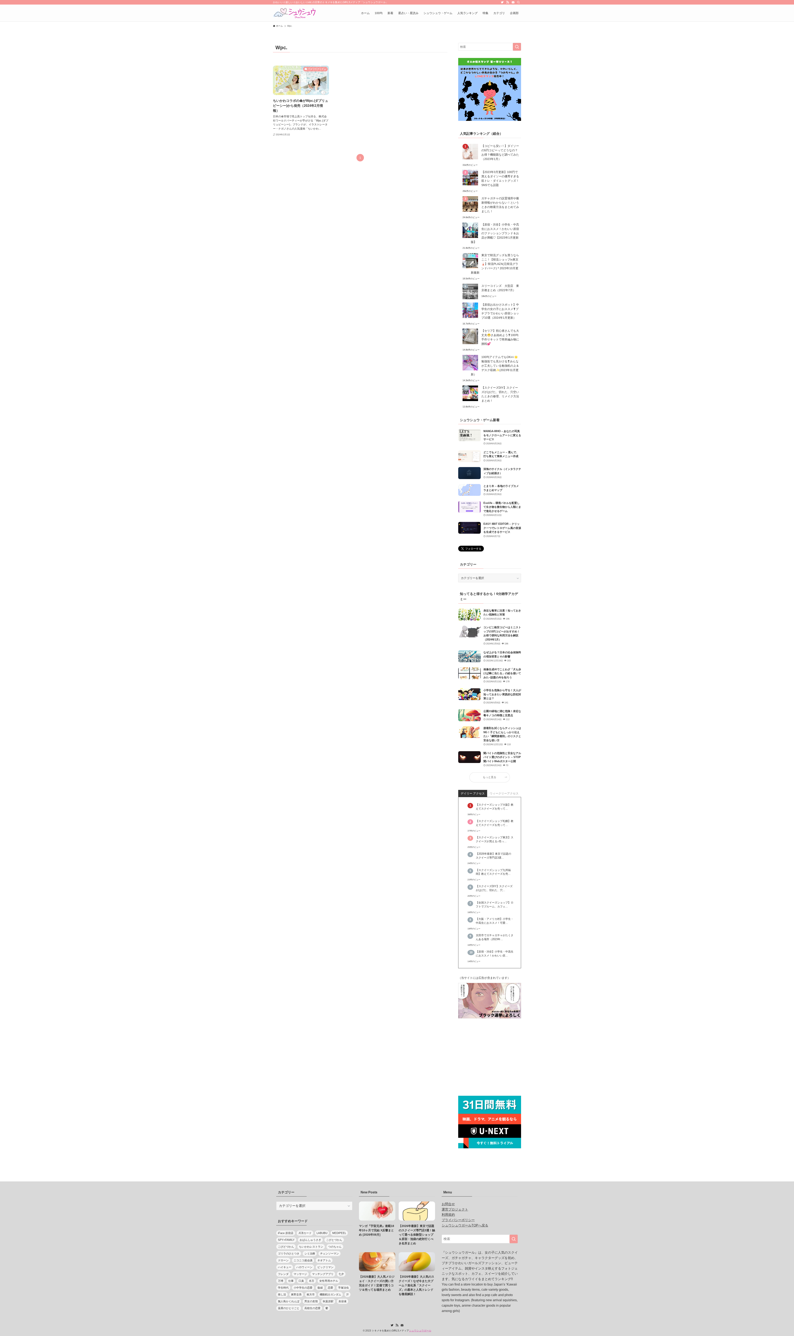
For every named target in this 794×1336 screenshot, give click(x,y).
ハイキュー (284, 1267)
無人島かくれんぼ (288, 1301)
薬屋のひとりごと (288, 1308)
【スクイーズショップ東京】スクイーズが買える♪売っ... (494, 839)
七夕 (341, 1274)
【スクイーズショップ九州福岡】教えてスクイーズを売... (493, 872)
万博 (280, 1280)
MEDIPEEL (339, 1233)
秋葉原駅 (328, 1301)
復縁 (320, 1287)
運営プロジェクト (455, 1209)
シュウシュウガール (420, 1330)
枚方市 (311, 1294)
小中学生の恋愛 (303, 1287)
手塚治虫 (343, 1287)
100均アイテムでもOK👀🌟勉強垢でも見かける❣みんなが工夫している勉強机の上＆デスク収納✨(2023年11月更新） (495, 365)
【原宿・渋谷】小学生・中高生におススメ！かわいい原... (494, 953)
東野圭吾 (296, 1294)
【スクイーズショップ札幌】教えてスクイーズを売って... (494, 823)
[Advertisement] (489, 1058)
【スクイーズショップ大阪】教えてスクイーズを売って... (494, 806)
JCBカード (305, 1233)
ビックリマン (325, 1267)
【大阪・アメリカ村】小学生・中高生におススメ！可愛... (494, 921)
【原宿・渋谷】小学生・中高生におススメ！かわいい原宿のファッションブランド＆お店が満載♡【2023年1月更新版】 (495, 233)
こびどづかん (286, 1246)
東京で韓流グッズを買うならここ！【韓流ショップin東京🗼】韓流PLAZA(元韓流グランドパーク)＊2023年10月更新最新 (495, 264)
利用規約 (448, 1214)
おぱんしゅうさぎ (310, 1239)
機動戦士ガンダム (330, 1294)
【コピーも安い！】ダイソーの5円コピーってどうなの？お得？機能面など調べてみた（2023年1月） (500, 152)
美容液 (342, 1301)
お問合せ (448, 1204)
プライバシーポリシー (458, 1220)
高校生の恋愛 (312, 1308)
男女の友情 (311, 1301)
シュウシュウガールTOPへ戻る (465, 1225)
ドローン (283, 1260)
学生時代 (283, 1287)
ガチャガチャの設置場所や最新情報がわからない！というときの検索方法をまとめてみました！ (500, 205)
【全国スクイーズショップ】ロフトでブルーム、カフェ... (494, 904)
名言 (311, 1280)
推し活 (282, 1294)
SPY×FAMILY (286, 1239)
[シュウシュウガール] (294, 13)
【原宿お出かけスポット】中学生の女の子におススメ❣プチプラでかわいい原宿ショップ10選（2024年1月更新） (500, 311)
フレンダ (283, 1274)
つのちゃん (335, 1246)
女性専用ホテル (328, 1280)
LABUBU (322, 1233)
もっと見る (489, 777)
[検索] (518, 2)
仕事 (291, 1280)
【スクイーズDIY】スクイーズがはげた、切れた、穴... (494, 888)
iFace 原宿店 (285, 1233)
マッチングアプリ (323, 1274)
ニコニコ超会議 (303, 1260)
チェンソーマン (329, 1253)
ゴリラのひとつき (288, 1253)
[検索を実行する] (517, 47)
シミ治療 (309, 1253)
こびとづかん (334, 1239)
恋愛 (330, 1287)
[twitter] (502, 2)
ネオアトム (324, 1260)
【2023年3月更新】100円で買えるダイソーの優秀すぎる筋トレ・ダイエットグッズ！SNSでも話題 (500, 178)
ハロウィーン (304, 1267)
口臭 (301, 1280)
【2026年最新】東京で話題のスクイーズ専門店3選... (493, 855)
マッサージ (300, 1274)
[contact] (513, 2)
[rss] (507, 2)
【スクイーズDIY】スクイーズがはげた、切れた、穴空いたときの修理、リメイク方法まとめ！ (500, 394)
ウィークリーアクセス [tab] (504, 793)
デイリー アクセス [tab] (473, 793)
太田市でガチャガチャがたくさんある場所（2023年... (494, 937)
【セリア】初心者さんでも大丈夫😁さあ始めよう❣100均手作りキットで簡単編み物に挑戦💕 (500, 337)
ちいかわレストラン (311, 1246)
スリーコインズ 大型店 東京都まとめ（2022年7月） (500, 288)
